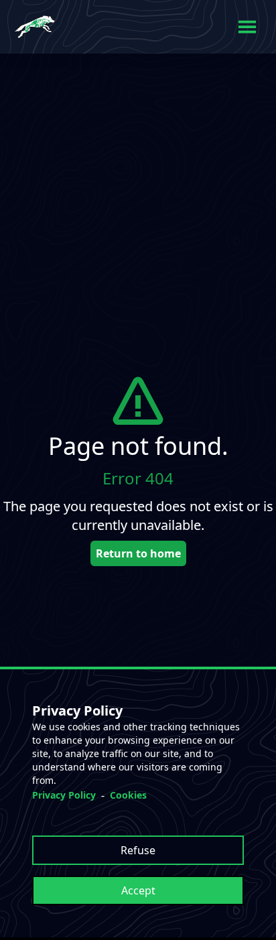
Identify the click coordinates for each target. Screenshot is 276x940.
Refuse (138, 850)
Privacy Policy (64, 795)
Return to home (138, 553)
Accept (138, 890)
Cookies (128, 795)
